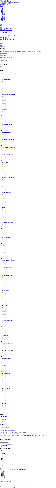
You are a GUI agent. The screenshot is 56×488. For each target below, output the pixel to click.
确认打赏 (1, 486)
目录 (4, 46)
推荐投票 (10, 30)
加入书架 (1, 30)
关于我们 (1, 430)
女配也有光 (11, 28)
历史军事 (7, 2)
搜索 (1, 25)
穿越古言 (7, 28)
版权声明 (4, 430)
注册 (2, 0)
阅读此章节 (2, 46)
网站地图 (13, 430)
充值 (4, 3)
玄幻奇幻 (1, 2)
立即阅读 (4, 30)
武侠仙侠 (4, 2)
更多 (1, 412)
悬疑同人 (19, 2)
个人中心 (1, 3)
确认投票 (1, 468)
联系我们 (10, 430)
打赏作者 (7, 30)
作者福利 (9, 3)
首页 (4, 28)
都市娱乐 (10, 2)
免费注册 (9, 439)
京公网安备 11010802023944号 (5, 435)
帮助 (1, 4)
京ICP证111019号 (44, 435)
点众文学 (1, 1)
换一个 (10, 444)
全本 (10, 1)
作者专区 (7, 0)
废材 (2, 27)
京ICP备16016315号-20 (14, 435)
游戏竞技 (13, 2)
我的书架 (5, 0)
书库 (7, 1)
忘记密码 (5, 445)
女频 (4, 1)
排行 (5, 1)
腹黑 (1, 27)
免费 (8, 1)
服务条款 (7, 430)
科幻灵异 (16, 2)
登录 (1, 0)
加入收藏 (3, 4)
